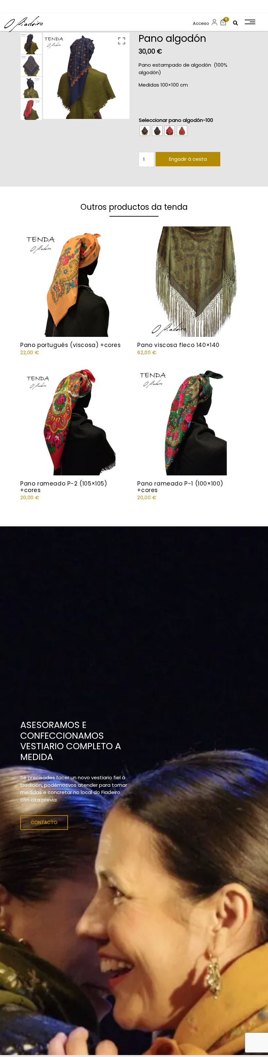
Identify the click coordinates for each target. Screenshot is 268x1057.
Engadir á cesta (188, 159)
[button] (223, 22)
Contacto (44, 822)
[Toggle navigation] (249, 22)
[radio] (145, 131)
